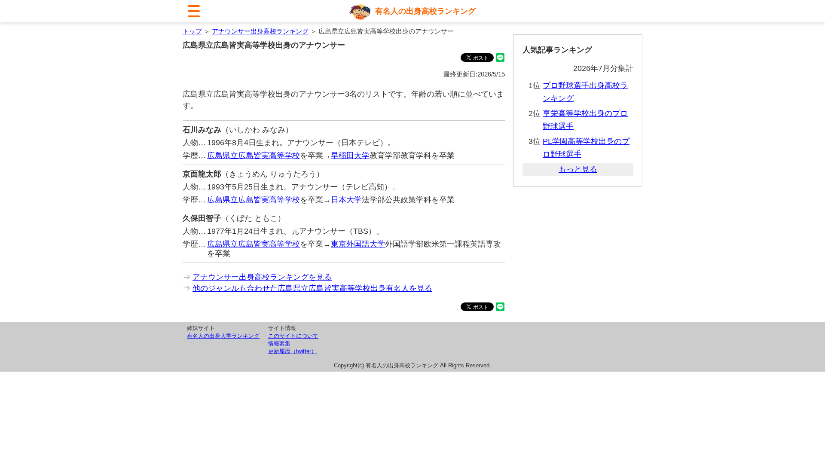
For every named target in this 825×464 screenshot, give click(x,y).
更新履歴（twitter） (292, 351)
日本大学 (346, 199)
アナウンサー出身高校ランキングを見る (262, 277)
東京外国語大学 (358, 244)
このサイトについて (293, 336)
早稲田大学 (350, 155)
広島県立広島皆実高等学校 (253, 155)
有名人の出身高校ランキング (425, 11)
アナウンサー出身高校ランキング (260, 31)
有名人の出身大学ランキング (223, 336)
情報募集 (279, 343)
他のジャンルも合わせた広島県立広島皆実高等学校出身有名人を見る (312, 288)
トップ (192, 31)
